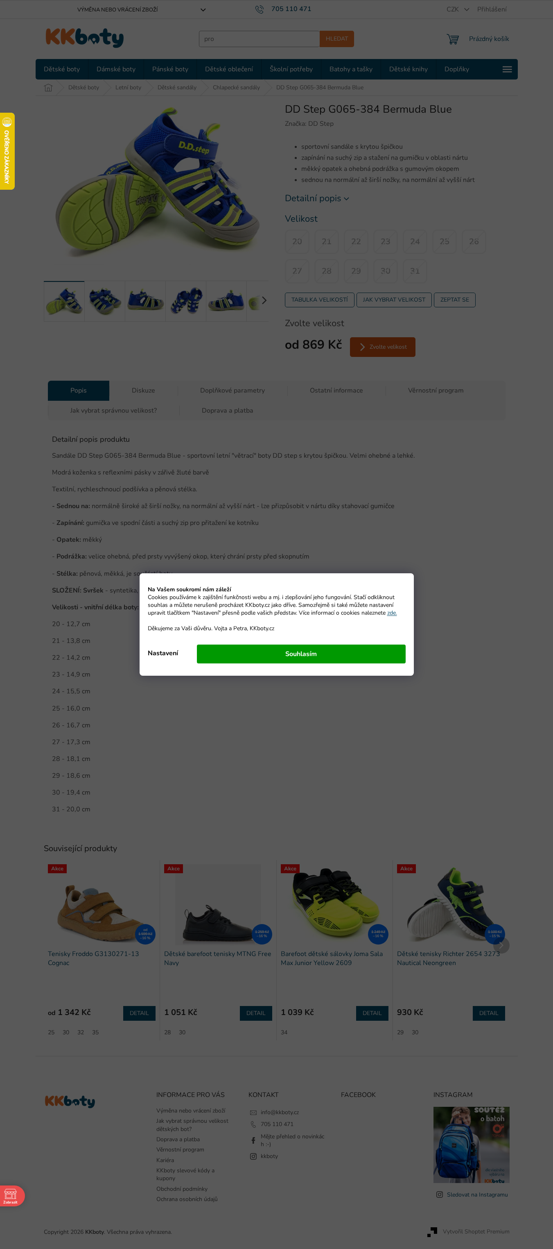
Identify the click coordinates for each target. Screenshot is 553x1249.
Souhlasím (301, 654)
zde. (392, 613)
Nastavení (163, 653)
